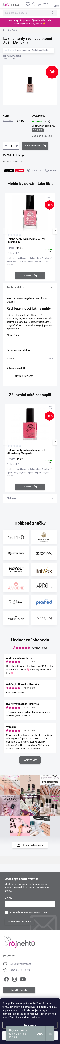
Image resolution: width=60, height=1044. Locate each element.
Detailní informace (13, 162)
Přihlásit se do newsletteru (19, 921)
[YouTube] (22, 979)
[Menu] (56, 4)
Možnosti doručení (42, 136)
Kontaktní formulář (19, 990)
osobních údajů (42, 912)
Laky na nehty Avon (23, 376)
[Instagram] (14, 979)
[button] (55, 231)
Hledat (53, 13)
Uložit (20, 170)
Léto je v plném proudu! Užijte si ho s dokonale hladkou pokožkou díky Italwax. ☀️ (30, 22)
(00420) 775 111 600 (20, 970)
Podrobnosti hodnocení (42, 50)
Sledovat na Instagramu (33, 845)
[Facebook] (6, 979)
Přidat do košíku (32, 145)
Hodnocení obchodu (30, 640)
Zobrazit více (30, 760)
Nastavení (30, 1025)
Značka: (9, 58)
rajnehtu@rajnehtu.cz (20, 964)
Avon (50, 358)
